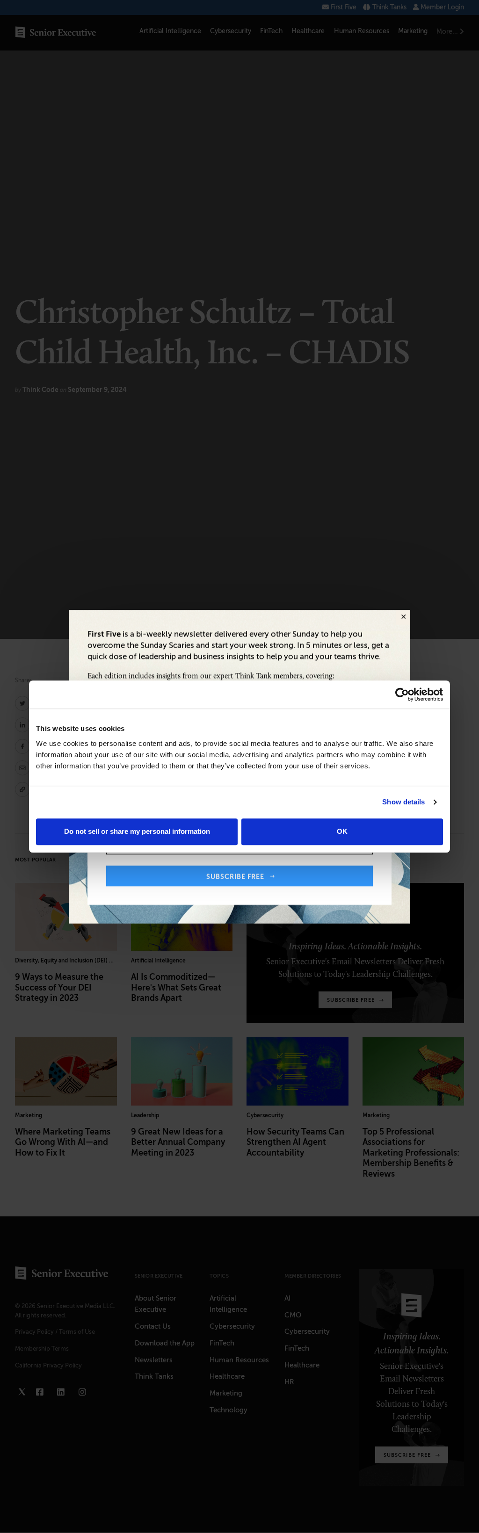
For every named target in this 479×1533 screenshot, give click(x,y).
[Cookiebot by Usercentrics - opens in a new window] (402, 694)
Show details (403, 802)
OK (342, 831)
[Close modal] (403, 617)
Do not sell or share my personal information (137, 831)
